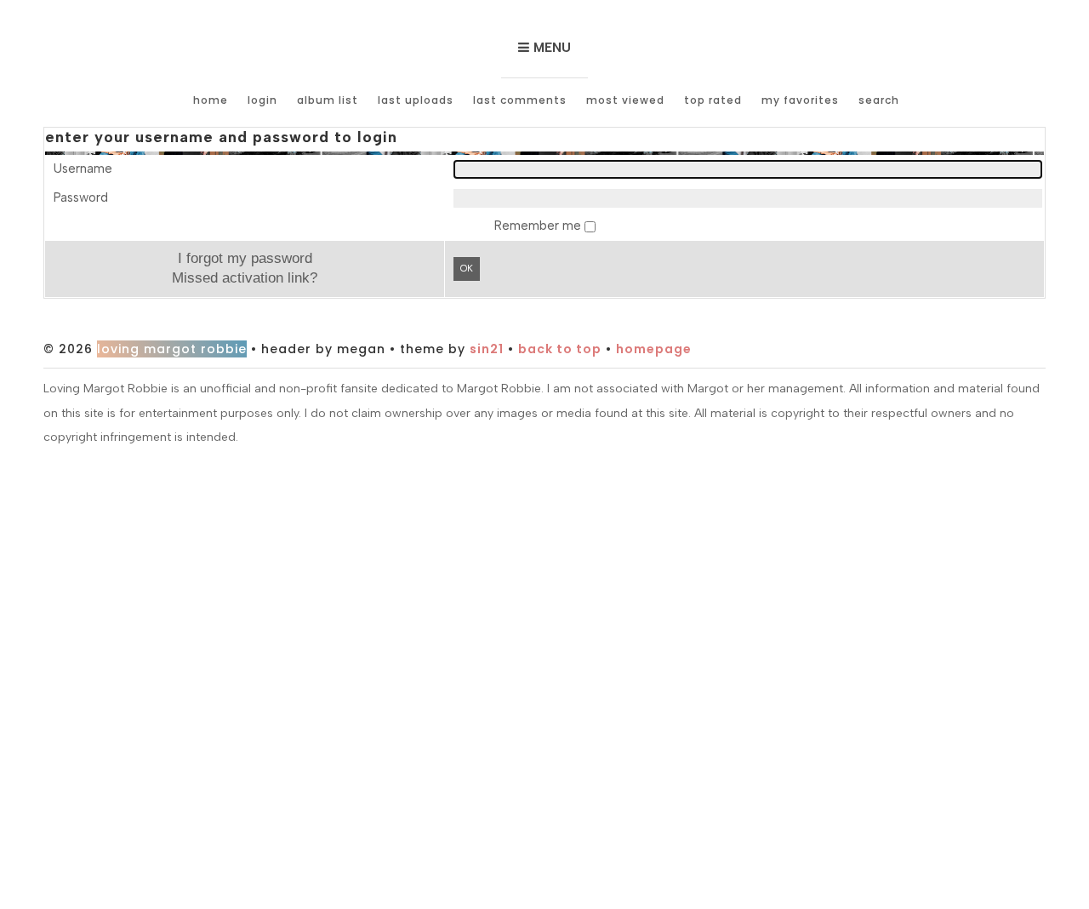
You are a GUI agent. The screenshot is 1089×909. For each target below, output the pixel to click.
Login (262, 100)
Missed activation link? (244, 277)
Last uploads (415, 100)
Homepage (654, 348)
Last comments (520, 100)
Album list (327, 100)
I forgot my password (245, 258)
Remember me (539, 225)
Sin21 (487, 348)
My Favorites (800, 100)
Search (878, 100)
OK (466, 268)
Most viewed (625, 100)
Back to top (560, 348)
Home (210, 100)
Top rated (713, 100)
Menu (552, 47)
